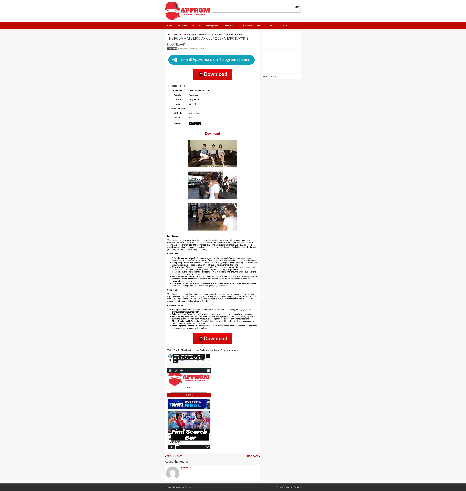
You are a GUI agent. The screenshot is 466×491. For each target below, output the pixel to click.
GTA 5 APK (283, 26)
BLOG (259, 26)
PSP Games (182, 26)
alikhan (183, 49)
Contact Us (247, 26)
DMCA (271, 26)
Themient (297, 487)
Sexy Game (196, 26)
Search (297, 7)
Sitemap (188, 487)
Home (169, 26)
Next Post (252, 456)
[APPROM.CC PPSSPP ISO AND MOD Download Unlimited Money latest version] (188, 20)
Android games (212, 26)
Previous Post (174, 456)
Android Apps (230, 26)
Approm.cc (180, 487)
